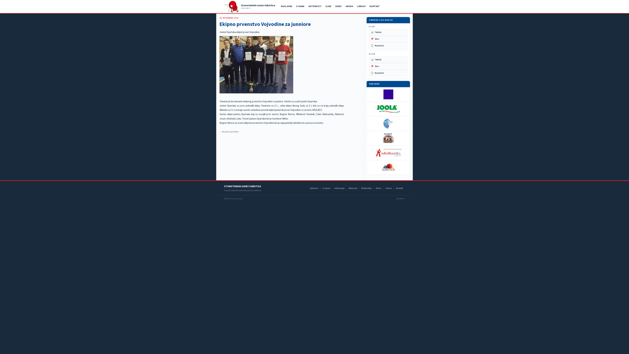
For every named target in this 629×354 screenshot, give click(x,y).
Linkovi (361, 6)
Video (338, 6)
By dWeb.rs (401, 198)
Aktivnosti (315, 6)
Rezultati (377, 45)
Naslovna (286, 6)
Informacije (339, 188)
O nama (300, 6)
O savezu (326, 188)
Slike (328, 6)
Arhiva (349, 6)
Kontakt (375, 6)
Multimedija (366, 188)
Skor (375, 39)
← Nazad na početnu (228, 131)
